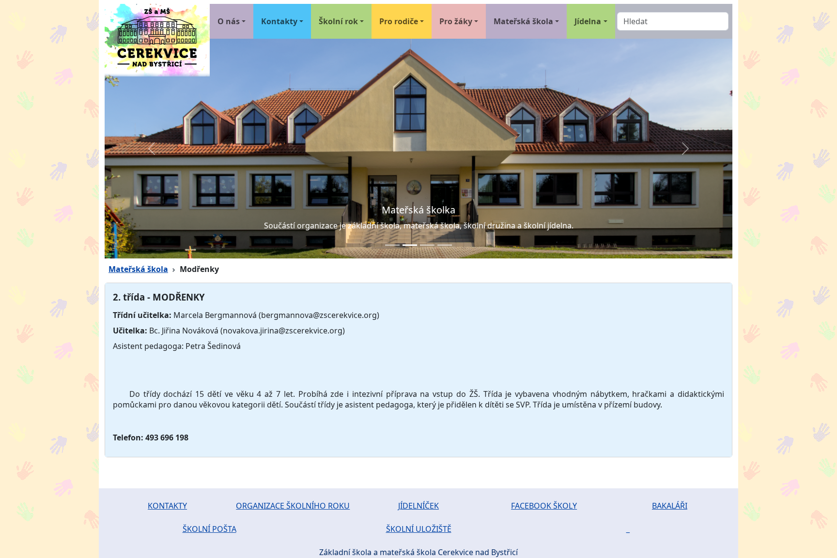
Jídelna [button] (587, 21)
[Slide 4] (444, 245)
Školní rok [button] (338, 21)
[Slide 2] (410, 245)
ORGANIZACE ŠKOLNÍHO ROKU (293, 505)
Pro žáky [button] (455, 21)
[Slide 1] (392, 245)
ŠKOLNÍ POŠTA (209, 529)
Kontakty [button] (279, 21)
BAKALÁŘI (669, 505)
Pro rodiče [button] (398, 21)
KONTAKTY (167, 505)
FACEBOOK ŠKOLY (544, 505)
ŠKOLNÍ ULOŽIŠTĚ (418, 529)
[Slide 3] (427, 245)
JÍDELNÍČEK (418, 505)
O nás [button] (228, 21)
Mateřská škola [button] (523, 21)
